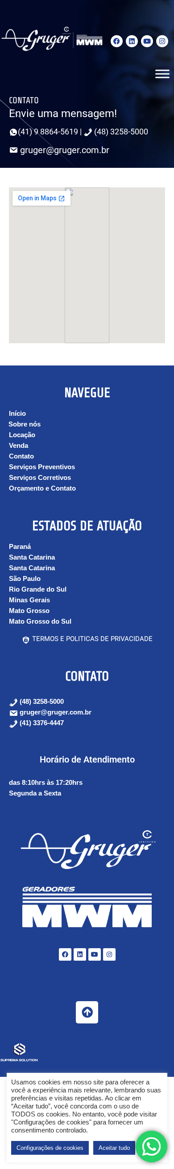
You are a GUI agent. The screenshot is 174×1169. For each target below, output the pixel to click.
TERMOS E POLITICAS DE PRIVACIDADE (91, 639)
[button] (20, 546)
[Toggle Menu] (162, 73)
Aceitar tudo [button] (114, 1148)
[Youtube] (147, 41)
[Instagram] (162, 41)
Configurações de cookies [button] (50, 1148)
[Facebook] (117, 41)
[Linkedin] (132, 41)
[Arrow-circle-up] (87, 1012)
